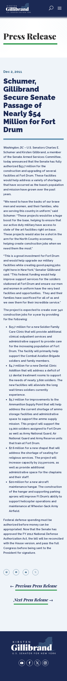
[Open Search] (51, 8)
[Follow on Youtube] (22, 663)
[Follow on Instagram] (45, 663)
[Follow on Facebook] (29, 663)
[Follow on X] (37, 663)
